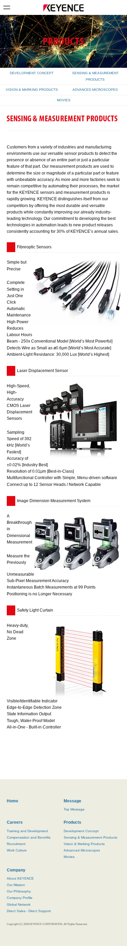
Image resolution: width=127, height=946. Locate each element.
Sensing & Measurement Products (90, 837)
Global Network (18, 904)
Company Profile (20, 898)
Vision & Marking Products (84, 844)
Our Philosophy (19, 891)
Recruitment (16, 844)
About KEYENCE (20, 878)
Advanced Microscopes (82, 850)
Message (72, 801)
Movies (69, 857)
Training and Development (27, 831)
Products (72, 822)
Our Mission (16, 885)
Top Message (74, 809)
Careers (15, 822)
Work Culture (17, 850)
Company (16, 870)
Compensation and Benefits (28, 837)
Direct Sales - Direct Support (29, 911)
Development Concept (81, 831)
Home (12, 801)
